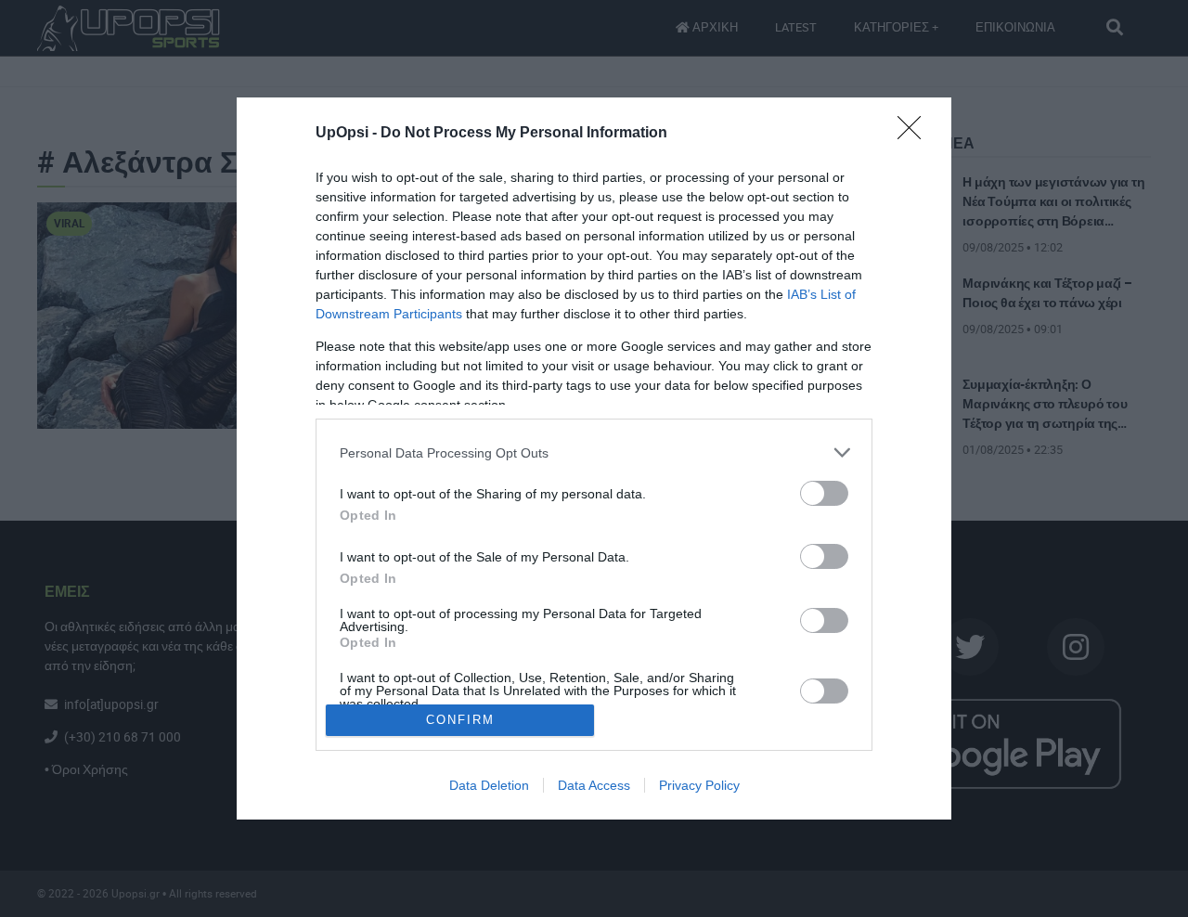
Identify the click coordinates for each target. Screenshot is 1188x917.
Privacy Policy (699, 785)
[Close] (915, 133)
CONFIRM (460, 720)
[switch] (824, 493)
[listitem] (594, 452)
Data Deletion (489, 785)
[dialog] (594, 458)
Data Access (594, 785)
